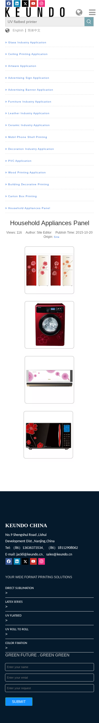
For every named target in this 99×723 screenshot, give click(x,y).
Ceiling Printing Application (28, 54)
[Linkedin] (17, 3)
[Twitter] (25, 3)
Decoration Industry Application (31, 148)
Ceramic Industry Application (29, 125)
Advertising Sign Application (28, 77)
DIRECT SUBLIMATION (19, 588)
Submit (19, 701)
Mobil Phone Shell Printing (27, 137)
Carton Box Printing (22, 196)
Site (57, 236)
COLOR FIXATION (16, 643)
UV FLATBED (13, 615)
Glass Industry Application (27, 42)
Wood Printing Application (27, 172)
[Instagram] (41, 3)
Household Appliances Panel (29, 208)
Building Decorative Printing (28, 184)
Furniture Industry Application (29, 101)
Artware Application (22, 65)
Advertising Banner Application (30, 89)
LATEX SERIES (14, 602)
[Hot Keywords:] (88, 21)
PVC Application (20, 160)
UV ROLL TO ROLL (17, 629)
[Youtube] (33, 3)
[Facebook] (9, 3)
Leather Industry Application (29, 113)
